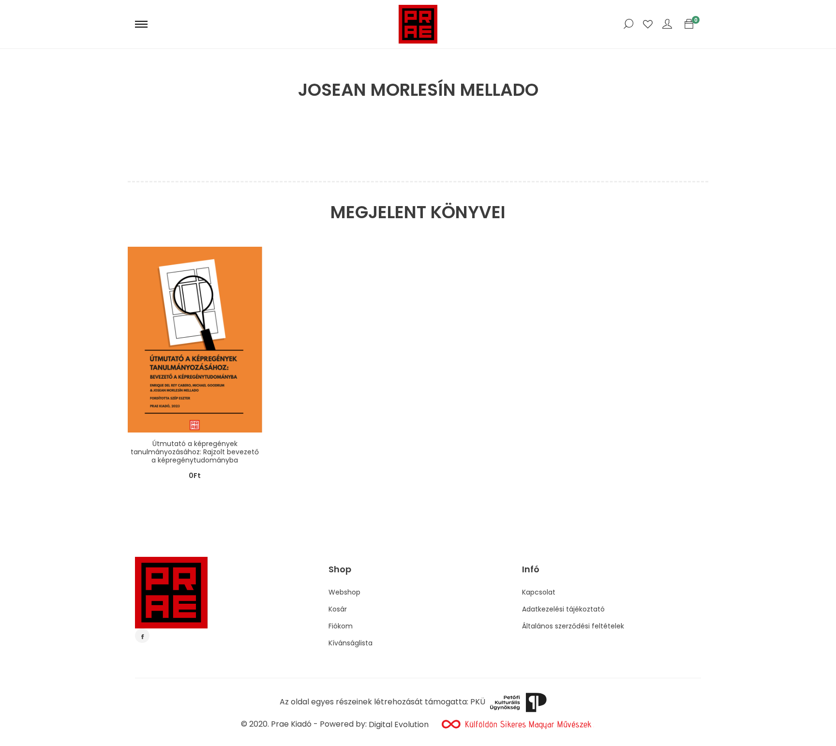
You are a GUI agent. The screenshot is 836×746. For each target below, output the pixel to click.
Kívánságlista (350, 643)
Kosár (337, 609)
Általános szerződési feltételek (573, 626)
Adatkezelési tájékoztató (563, 609)
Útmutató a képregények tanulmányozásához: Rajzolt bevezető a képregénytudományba (195, 452)
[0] (689, 24)
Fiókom (340, 626)
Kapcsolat (538, 592)
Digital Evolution (399, 724)
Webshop (344, 592)
